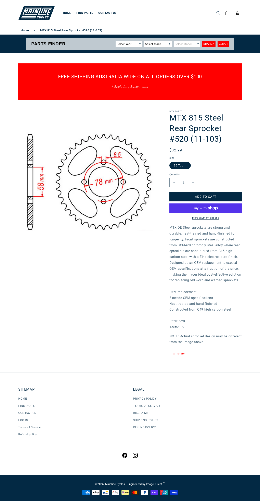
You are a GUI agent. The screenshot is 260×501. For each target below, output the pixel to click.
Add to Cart (205, 196)
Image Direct (154, 484)
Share (181, 353)
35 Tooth (180, 165)
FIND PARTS (26, 405)
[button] (218, 13)
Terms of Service (29, 427)
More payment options (205, 217)
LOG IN (23, 420)
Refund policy (27, 434)
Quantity (174, 174)
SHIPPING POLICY (145, 420)
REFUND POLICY (144, 427)
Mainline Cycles (115, 484)
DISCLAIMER (142, 412)
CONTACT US (27, 412)
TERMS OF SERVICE (146, 405)
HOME (22, 398)
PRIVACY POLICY (144, 398)
